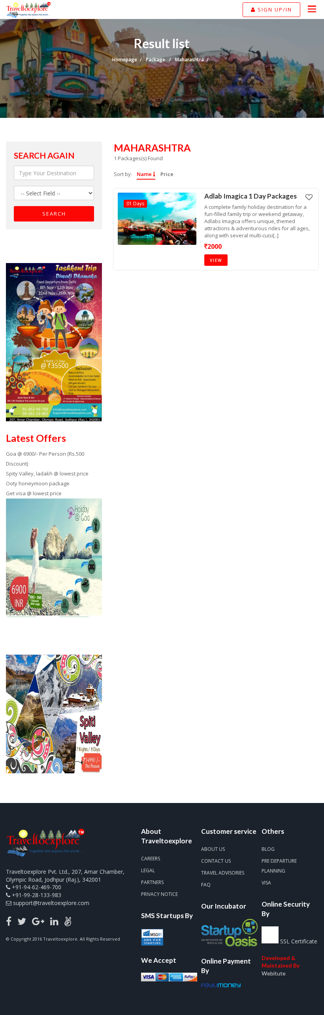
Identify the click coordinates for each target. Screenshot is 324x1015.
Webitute (274, 973)
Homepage (124, 59)
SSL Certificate (298, 941)
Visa (266, 882)
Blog (268, 849)
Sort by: (123, 174)
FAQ (206, 884)
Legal (148, 870)
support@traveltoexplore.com (51, 903)
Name (145, 174)
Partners (152, 882)
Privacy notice (159, 894)
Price (166, 174)
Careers (150, 858)
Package (156, 59)
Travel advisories (222, 872)
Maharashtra (189, 59)
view (216, 260)
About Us (213, 849)
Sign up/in (274, 9)
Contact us (216, 861)
